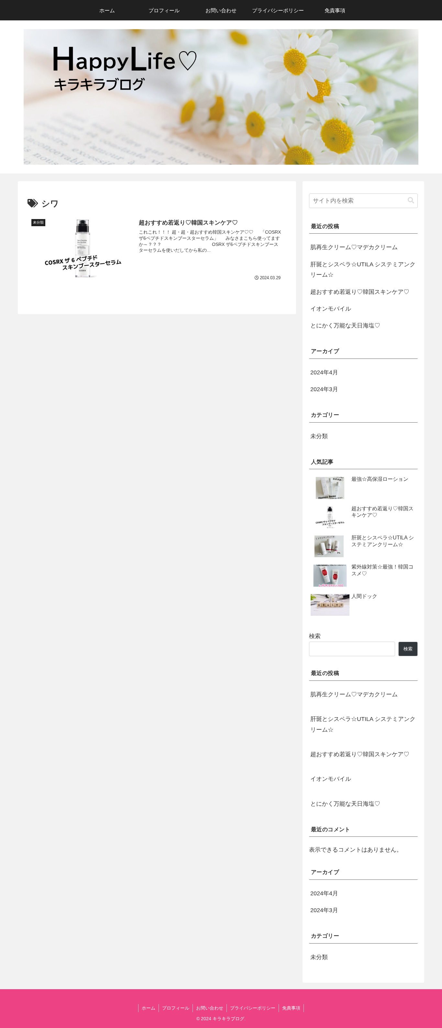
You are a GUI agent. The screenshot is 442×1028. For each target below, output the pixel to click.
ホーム (148, 1008)
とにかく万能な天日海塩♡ (345, 325)
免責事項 (291, 1008)
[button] (411, 200)
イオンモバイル (330, 308)
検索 (315, 636)
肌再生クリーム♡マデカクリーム (354, 247)
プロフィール (175, 1008)
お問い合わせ (209, 1008)
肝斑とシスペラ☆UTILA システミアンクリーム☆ (362, 269)
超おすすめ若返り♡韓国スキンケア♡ (359, 292)
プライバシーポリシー (252, 1008)
